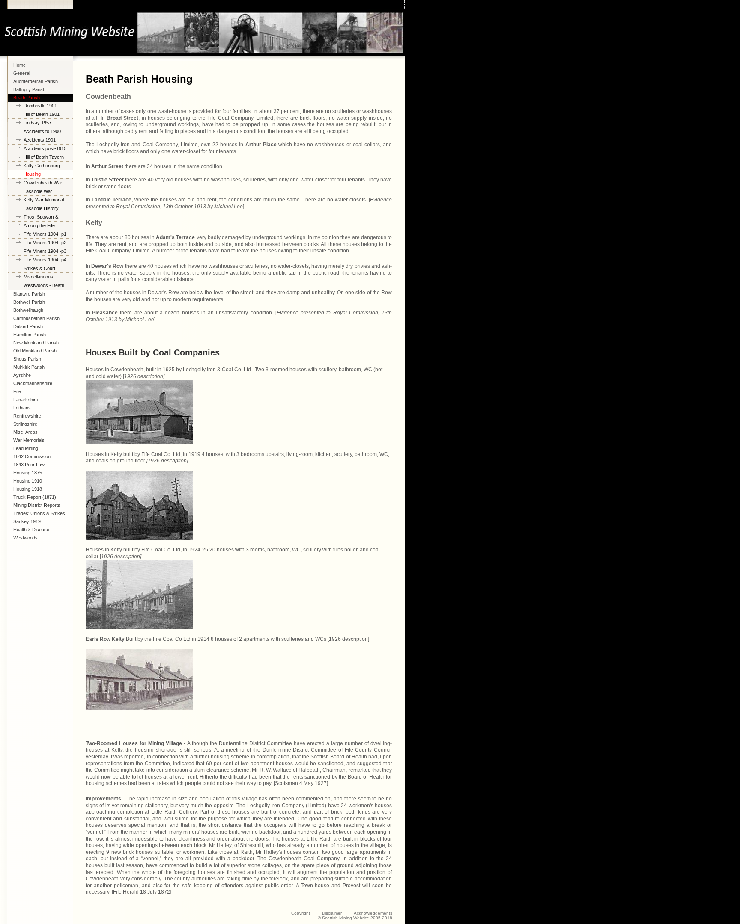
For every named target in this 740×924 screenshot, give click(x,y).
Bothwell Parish (29, 302)
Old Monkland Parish (35, 350)
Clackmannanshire (32, 383)
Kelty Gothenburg (42, 165)
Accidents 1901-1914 (40, 141)
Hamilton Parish (29, 334)
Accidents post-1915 (45, 148)
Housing (32, 174)
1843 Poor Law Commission (29, 465)
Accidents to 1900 (42, 131)
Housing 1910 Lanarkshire (27, 481)
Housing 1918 (27, 489)
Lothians (22, 407)
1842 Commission (32, 456)
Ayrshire (22, 375)
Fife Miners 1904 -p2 (45, 242)
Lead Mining (25, 448)
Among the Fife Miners (39, 226)
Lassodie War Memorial (38, 192)
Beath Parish (26, 97)
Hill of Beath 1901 (42, 114)
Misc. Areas (25, 432)
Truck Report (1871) (34, 497)
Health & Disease (31, 529)
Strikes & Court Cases (39, 269)
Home (19, 65)
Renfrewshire (27, 415)
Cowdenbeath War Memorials (43, 183)
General (21, 73)
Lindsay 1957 (37, 122)
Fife (17, 391)
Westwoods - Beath (44, 285)
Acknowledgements (373, 913)
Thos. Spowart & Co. (41, 218)
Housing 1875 (27, 472)
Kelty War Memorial (44, 199)
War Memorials (29, 440)
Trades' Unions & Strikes (39, 513)
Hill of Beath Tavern (44, 157)
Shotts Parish (27, 358)
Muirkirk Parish (29, 367)
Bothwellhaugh (28, 310)
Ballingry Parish (29, 89)
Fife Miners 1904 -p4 (45, 259)
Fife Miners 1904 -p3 (45, 251)
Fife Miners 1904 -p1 (45, 234)
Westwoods (25, 537)
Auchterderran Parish (35, 81)
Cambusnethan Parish (36, 318)
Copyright (300, 913)
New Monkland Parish (36, 342)
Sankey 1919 (27, 521)
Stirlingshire (25, 423)
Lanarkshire (25, 399)
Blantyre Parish (29, 293)
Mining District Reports (36, 505)
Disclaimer (332, 913)
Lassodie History (41, 208)
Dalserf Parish (28, 326)
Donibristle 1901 (40, 105)
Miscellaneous (38, 276)
